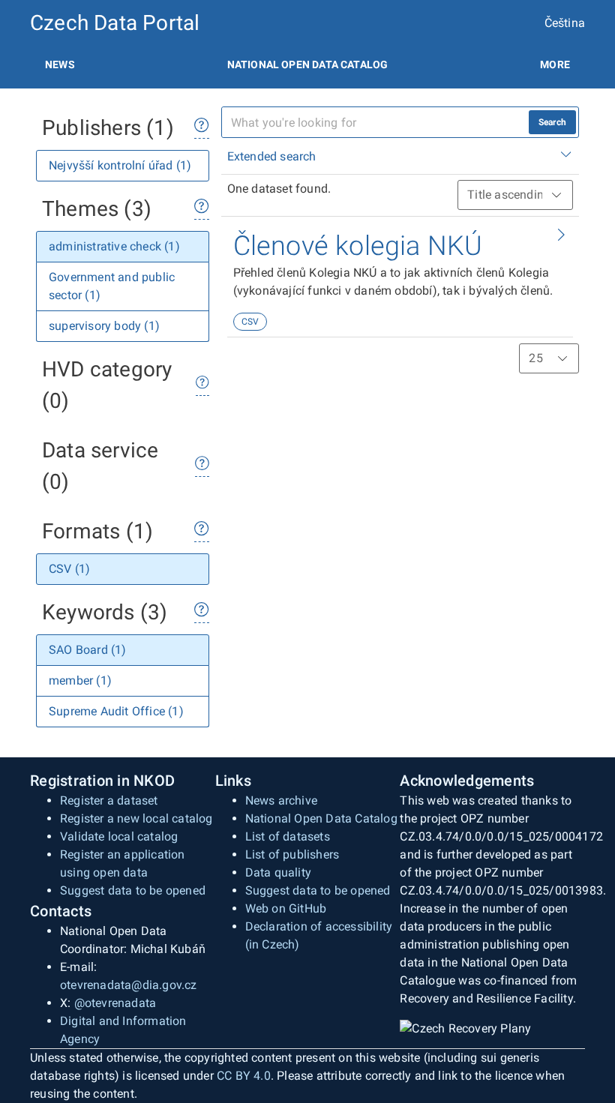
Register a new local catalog (136, 818)
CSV (251, 321)
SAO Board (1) (88, 650)
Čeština (564, 23)
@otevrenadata (115, 1003)
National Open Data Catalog (321, 818)
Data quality (278, 872)
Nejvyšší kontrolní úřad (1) (120, 165)
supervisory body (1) (104, 326)
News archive (281, 800)
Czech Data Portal (115, 22)
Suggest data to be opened (133, 890)
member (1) (80, 680)
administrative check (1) (114, 246)
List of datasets (287, 836)
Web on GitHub (286, 908)
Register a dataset (109, 800)
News (60, 64)
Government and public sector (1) (112, 286)
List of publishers (292, 854)
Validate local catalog (119, 836)
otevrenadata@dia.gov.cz (128, 985)
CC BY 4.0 (244, 1076)
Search (552, 122)
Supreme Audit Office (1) (116, 711)
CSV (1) (69, 569)
